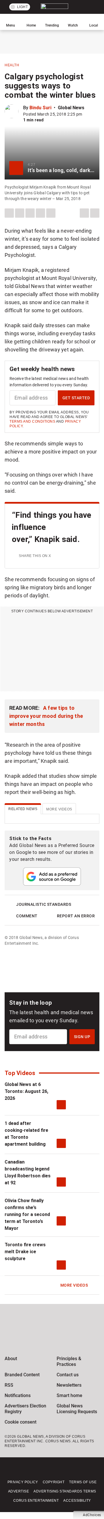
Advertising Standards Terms (65, 1491)
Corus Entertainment (36, 1501)
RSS (9, 1385)
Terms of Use (82, 1482)
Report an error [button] (76, 916)
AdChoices (92, 1515)
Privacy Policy (23, 1482)
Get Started (76, 398)
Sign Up (82, 1036)
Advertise (18, 1491)
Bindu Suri (40, 107)
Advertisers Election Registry (25, 1408)
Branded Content (22, 1374)
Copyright (54, 1482)
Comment (27, 916)
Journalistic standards (43, 904)
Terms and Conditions (32, 421)
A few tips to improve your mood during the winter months (46, 716)
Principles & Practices (69, 1361)
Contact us (68, 1374)
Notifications (18, 1395)
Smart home (69, 1395)
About (11, 1358)
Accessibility (77, 1501)
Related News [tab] (22, 809)
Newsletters (69, 1385)
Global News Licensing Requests (77, 1408)
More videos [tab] (59, 809)
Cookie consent (20, 1422)
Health (12, 65)
